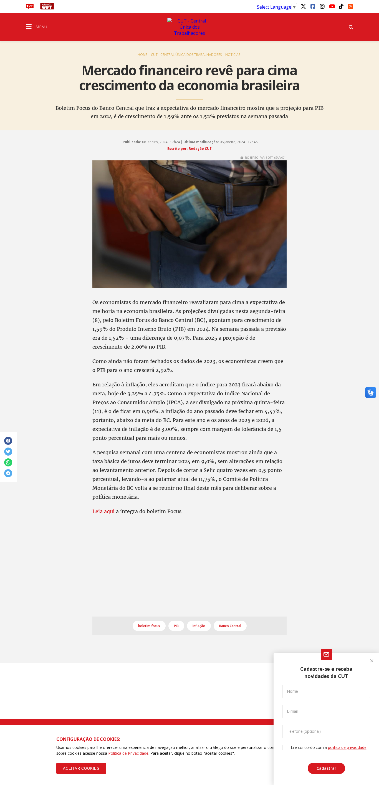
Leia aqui (104, 511)
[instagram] (322, 6)
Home (142, 54)
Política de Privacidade (128, 753)
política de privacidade (347, 747)
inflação (199, 625)
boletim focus (149, 625)
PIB (176, 625)
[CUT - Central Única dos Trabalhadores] (189, 27)
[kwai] (350, 5)
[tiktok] (341, 6)
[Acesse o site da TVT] (30, 8)
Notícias (232, 54)
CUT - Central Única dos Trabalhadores (186, 54)
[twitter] (303, 6)
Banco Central (230, 625)
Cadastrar (326, 768)
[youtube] (331, 6)
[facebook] (312, 6)
